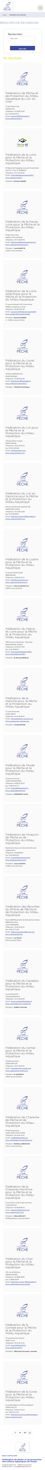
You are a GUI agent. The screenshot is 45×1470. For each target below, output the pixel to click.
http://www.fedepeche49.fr (15, 654)
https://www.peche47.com (15, 519)
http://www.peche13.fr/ (14, 934)
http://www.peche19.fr (13, 1348)
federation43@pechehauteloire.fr (23, 242)
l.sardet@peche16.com (19, 1138)
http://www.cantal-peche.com (16, 1071)
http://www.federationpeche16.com (18, 1140)
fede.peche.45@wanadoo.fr (21, 381)
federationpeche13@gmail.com (23, 932)
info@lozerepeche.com (19, 580)
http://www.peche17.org (14, 1212)
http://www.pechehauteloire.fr (16, 245)
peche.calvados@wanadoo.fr (21, 1001)
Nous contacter (9, 1455)
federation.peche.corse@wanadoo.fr (24, 1414)
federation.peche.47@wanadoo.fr (23, 516)
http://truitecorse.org (13, 1417)
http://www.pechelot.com (15, 453)
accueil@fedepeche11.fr (20, 788)
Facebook (15, 1432)
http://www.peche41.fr (13, 118)
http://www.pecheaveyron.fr (15, 860)
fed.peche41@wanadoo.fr (20, 116)
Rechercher (15, 34)
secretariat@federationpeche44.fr (23, 312)
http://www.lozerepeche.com (16, 582)
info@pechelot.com (18, 450)
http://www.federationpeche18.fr (17, 1284)
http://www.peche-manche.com (17, 721)
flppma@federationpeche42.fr (22, 175)
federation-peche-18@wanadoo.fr (23, 1282)
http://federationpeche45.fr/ (16, 383)
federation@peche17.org (20, 1210)
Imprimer (29, 1432)
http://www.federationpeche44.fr (17, 314)
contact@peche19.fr (18, 1345)
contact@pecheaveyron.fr (20, 857)
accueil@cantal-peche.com (21, 1068)
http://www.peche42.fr (13, 178)
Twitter (20, 1432)
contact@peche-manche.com (22, 719)
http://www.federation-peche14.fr (18, 1004)
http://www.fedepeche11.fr (15, 791)
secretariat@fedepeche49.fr (21, 652)
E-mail (24, 1432)
